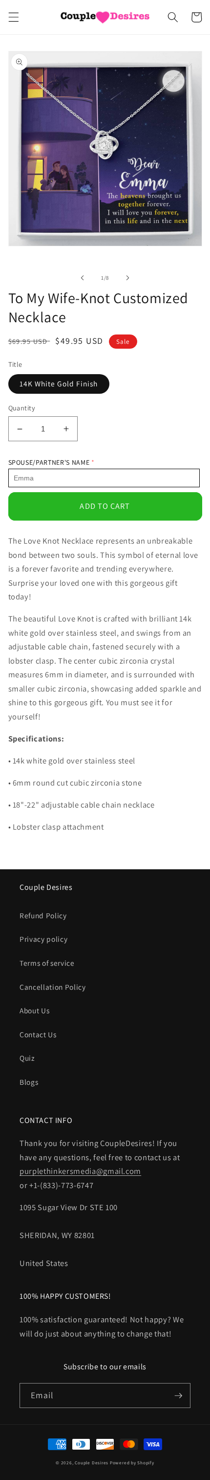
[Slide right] (127, 277)
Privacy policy (43, 939)
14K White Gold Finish (59, 383)
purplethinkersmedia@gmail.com (80, 1171)
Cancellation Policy (53, 987)
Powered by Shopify (132, 1463)
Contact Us (38, 1034)
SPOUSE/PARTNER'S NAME (49, 462)
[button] (13, 17)
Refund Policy (43, 915)
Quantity (22, 407)
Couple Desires (91, 1463)
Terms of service (47, 963)
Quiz (27, 1058)
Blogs (29, 1082)
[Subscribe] (178, 1395)
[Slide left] (82, 277)
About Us (34, 1010)
